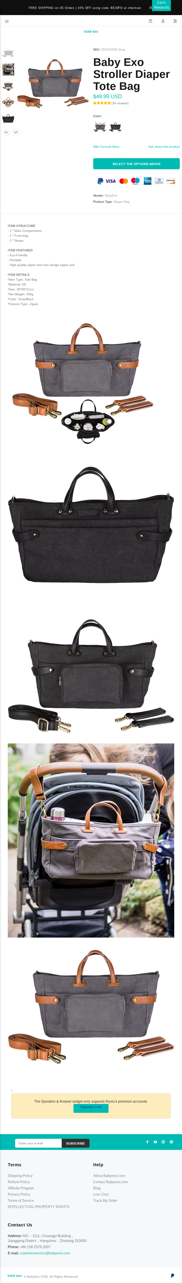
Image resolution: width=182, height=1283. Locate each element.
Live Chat (100, 1194)
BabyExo (111, 195)
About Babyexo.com (109, 1176)
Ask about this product (164, 146)
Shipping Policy (20, 1176)
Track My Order (105, 1200)
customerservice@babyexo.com (45, 1253)
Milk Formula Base (106, 146)
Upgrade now (91, 1107)
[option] (8, 55)
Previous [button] (6, 132)
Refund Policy (19, 1182)
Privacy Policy (19, 1194)
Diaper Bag (121, 201)
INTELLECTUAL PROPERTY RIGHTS (38, 1207)
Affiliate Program (21, 1188)
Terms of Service (21, 1200)
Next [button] (16, 132)
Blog (97, 1188)
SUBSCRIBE (75, 1143)
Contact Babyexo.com (110, 1182)
